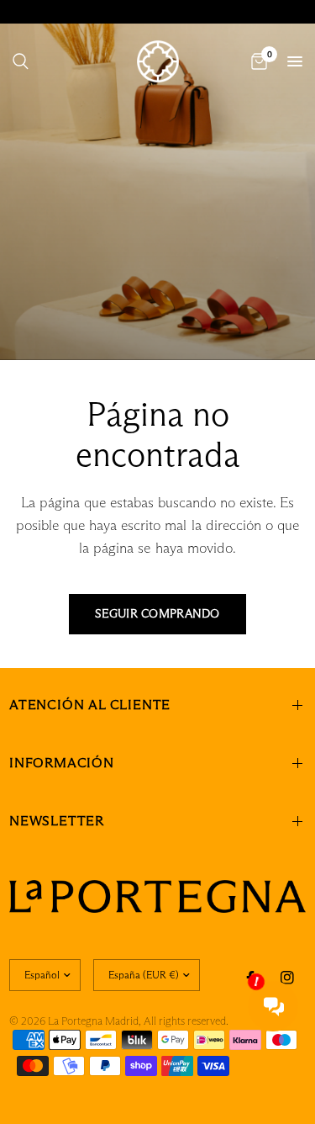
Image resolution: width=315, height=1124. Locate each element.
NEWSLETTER (56, 821)
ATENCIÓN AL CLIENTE (90, 705)
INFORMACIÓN (61, 763)
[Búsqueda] (21, 61)
